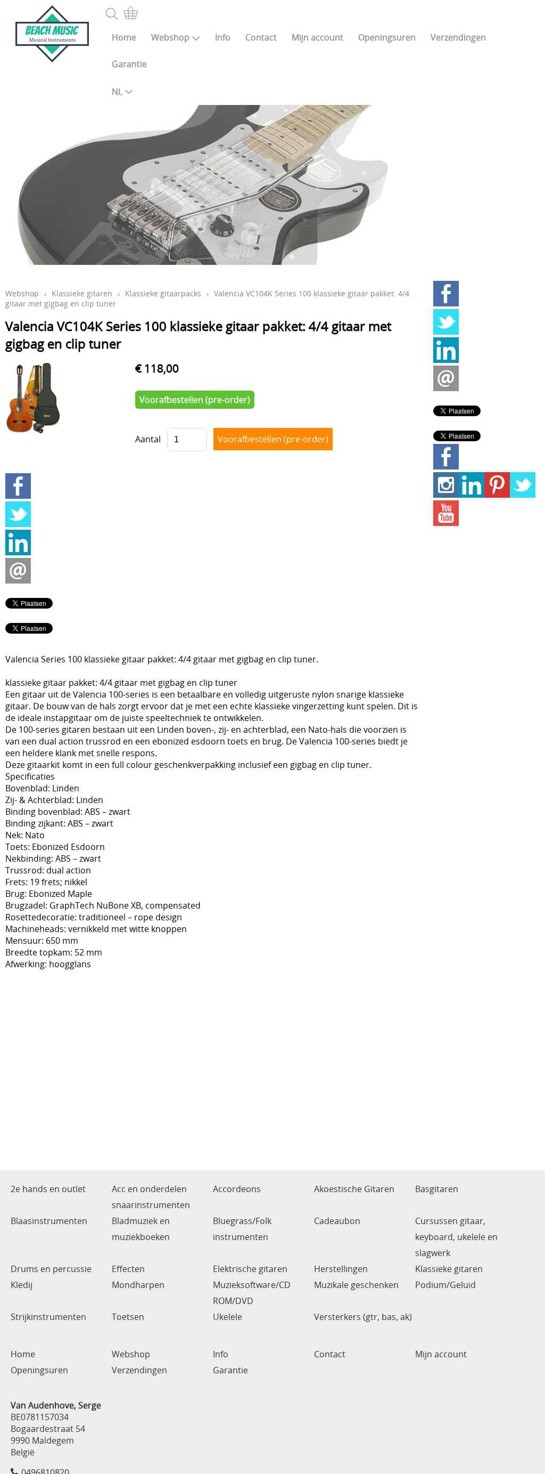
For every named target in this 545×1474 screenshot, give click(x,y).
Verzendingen (458, 37)
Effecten (128, 1269)
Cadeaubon (337, 1221)
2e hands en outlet (48, 1189)
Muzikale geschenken (356, 1285)
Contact (261, 37)
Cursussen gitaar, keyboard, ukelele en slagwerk (456, 1237)
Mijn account (317, 37)
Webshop (170, 37)
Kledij (21, 1285)
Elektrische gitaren (250, 1269)
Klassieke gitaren (82, 293)
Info (222, 37)
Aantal (148, 439)
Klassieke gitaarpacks (163, 293)
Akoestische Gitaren (354, 1189)
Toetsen (128, 1317)
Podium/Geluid (445, 1285)
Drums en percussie (51, 1269)
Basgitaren (436, 1189)
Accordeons (237, 1189)
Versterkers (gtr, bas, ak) (363, 1317)
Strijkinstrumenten (48, 1317)
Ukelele (227, 1317)
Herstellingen (341, 1269)
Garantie (129, 64)
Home (124, 37)
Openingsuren (387, 37)
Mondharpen (138, 1285)
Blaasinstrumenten (49, 1221)
